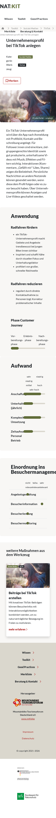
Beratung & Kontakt (26, 681)
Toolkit (22, 18)
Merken (13, 80)
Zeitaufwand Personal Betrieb (19, 436)
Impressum (28, 731)
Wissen (8, 18)
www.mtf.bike (28, 718)
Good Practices (39, 18)
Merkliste (26, 674)
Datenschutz (28, 738)
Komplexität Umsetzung (18, 420)
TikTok (47, 28)
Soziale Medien (30, 28)
